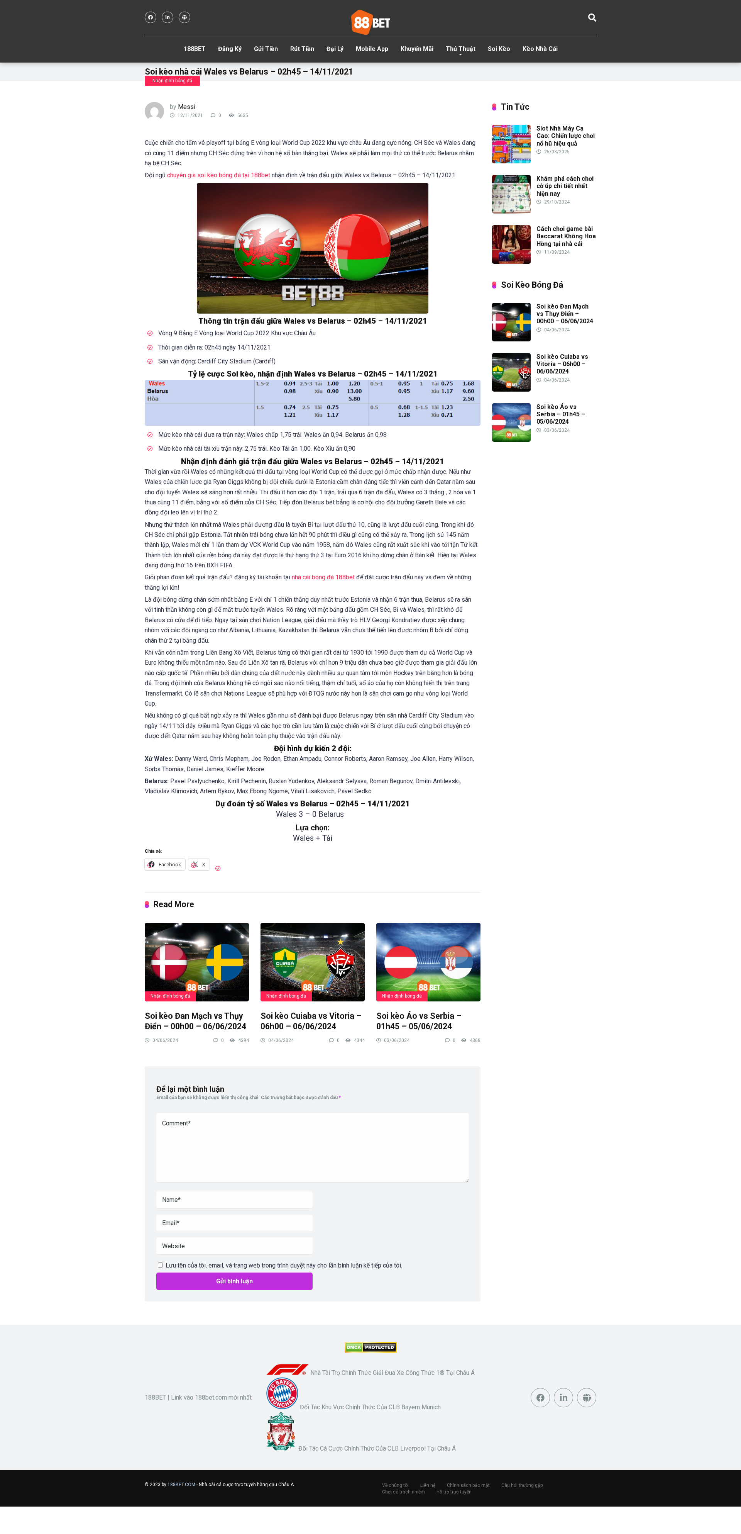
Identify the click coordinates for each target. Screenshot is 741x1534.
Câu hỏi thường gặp (522, 1485)
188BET (195, 49)
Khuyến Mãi (417, 49)
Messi (186, 106)
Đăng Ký (230, 49)
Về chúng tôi (395, 1485)
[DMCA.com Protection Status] (371, 1350)
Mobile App (372, 49)
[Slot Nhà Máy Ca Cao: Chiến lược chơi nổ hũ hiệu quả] (511, 161)
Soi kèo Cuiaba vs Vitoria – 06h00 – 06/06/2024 (311, 1021)
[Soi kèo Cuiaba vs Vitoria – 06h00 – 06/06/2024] (313, 961)
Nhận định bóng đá (172, 80)
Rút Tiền (302, 49)
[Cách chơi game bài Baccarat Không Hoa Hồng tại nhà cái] (511, 261)
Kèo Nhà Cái (540, 49)
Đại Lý (335, 49)
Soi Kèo (499, 49)
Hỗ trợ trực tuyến (454, 1492)
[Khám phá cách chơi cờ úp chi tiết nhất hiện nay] (511, 211)
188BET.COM (181, 1485)
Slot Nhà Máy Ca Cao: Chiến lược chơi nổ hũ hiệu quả (565, 136)
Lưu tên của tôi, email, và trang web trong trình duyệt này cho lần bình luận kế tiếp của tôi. (284, 1265)
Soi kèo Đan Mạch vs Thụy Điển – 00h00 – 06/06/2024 (195, 1021)
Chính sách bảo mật (468, 1485)
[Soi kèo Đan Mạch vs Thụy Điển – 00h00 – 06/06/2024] (197, 961)
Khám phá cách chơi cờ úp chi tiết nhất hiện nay (565, 186)
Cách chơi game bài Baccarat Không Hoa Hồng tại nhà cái (566, 236)
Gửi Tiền (266, 49)
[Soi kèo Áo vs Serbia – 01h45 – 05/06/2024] (428, 961)
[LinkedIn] (167, 17)
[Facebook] (150, 17)
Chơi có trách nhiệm (403, 1492)
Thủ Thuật (460, 49)
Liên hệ (427, 1485)
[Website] (184, 17)
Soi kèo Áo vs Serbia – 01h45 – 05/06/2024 (419, 1021)
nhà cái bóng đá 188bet (323, 577)
